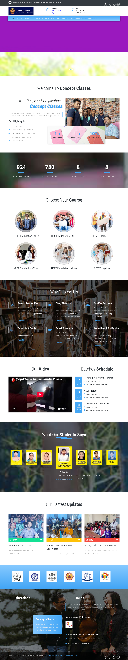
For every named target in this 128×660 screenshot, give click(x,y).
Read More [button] (22, 321)
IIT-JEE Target (100, 235)
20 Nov (89, 539)
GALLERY (84, 18)
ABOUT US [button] (19, 18)
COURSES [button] (28, 18)
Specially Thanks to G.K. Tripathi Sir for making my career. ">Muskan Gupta (63, 479)
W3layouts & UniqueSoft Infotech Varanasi (63, 655)
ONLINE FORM (49, 18)
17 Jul (51, 539)
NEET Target (100, 268)
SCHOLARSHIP (38, 18)
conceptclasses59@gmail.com (80, 643)
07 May (13, 539)
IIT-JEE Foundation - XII (62, 235)
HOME (12, 18)
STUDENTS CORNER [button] (61, 18)
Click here (65, 2)
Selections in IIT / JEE (19, 545)
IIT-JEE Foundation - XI (24, 235)
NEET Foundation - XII (62, 268)
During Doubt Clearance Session (100, 545)
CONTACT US (92, 18)
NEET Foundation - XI (25, 268)
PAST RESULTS (75, 18)
